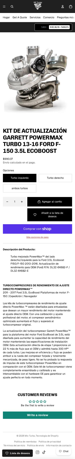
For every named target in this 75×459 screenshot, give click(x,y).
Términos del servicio (14, 445)
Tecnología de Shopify (47, 435)
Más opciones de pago (37, 237)
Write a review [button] (37, 415)
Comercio (48, 17)
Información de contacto (59, 445)
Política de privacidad (50, 441)
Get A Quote (20, 17)
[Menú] (4, 6)
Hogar (6, 17)
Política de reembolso (25, 441)
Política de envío (35, 445)
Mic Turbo (30, 435)
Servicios (35, 17)
